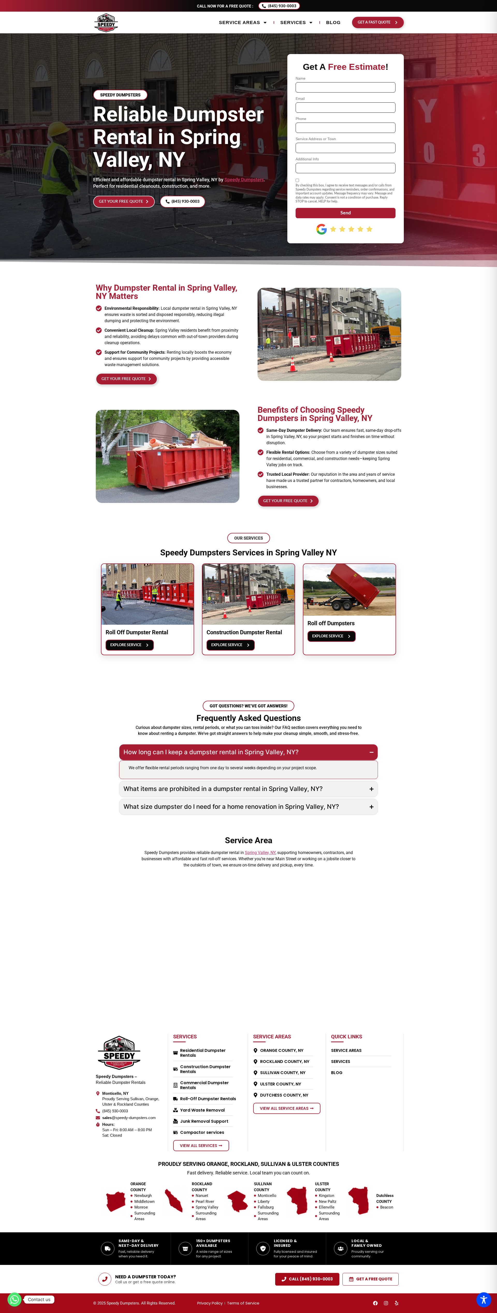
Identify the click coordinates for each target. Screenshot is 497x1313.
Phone (301, 119)
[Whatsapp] (14, 1300)
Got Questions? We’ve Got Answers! (248, 706)
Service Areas (239, 22)
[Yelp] (396, 1303)
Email (300, 99)
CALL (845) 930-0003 (311, 1279)
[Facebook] (375, 1303)
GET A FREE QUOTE (374, 1279)
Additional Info (307, 159)
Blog (333, 22)
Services (293, 22)
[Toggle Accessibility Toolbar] (484, 1300)
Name (300, 78)
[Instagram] (386, 1303)
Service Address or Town (316, 139)
